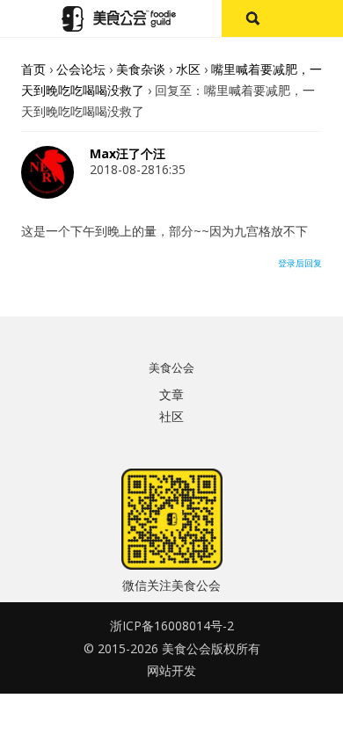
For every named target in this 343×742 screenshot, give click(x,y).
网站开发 (171, 670)
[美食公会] (119, 19)
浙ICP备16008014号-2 (172, 625)
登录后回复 (300, 263)
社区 (171, 416)
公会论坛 (81, 69)
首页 (33, 69)
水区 (188, 69)
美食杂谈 (140, 69)
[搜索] (252, 18)
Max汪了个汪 (127, 154)
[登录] (312, 18)
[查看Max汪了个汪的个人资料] (47, 194)
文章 (171, 394)
